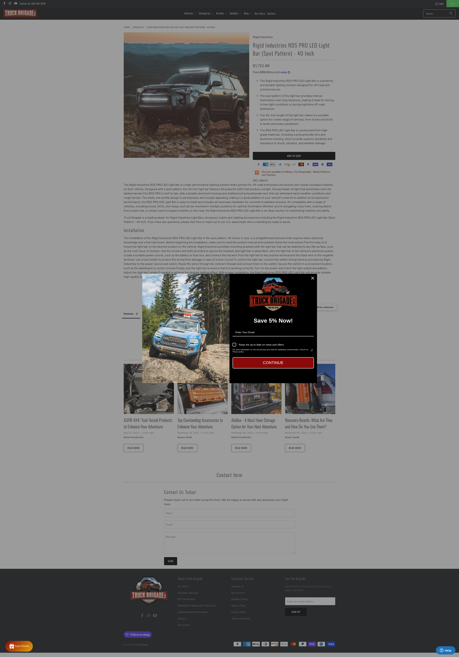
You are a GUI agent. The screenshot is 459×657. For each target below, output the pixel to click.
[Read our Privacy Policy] (312, 350)
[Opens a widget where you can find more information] (445, 650)
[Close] (312, 278)
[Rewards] (19, 646)
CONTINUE (273, 362)
